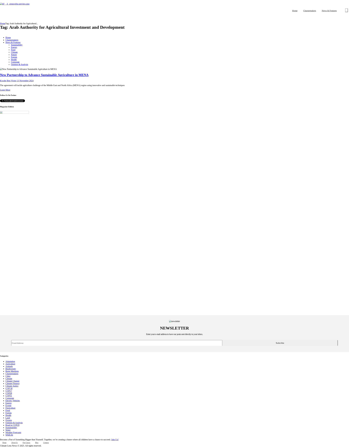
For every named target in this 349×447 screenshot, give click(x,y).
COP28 (8, 393)
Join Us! (114, 439)
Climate (8, 378)
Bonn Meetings (12, 371)
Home (2, 23)
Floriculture (10, 408)
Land (7, 418)
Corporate (9, 398)
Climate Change (12, 381)
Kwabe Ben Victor (8, 81)
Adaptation (10, 361)
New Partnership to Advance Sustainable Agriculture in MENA (44, 75)
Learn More (5, 90)
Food (7, 410)
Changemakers (11, 374)
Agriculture (10, 364)
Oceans (8, 420)
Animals (9, 366)
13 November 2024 (25, 81)
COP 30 (8, 388)
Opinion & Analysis (14, 423)
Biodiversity (10, 369)
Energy (8, 403)
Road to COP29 (12, 425)
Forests (8, 413)
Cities (7, 376)
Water (7, 430)
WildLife (9, 435)
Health (8, 415)
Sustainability (11, 427)
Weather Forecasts (13, 432)
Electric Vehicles (12, 400)
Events (8, 405)
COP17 (8, 391)
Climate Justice (11, 386)
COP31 (8, 396)
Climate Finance (12, 383)
